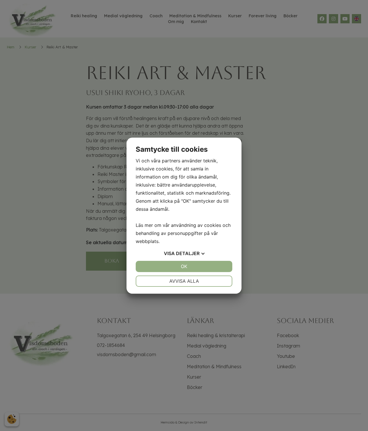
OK (184, 266)
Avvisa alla (184, 281)
